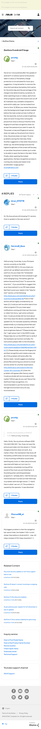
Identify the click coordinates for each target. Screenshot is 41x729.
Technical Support (10, 654)
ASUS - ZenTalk (12, 14)
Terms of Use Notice (8, 713)
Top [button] (6, 724)
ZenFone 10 (8, 577)
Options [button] (38, 41)
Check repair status (11, 649)
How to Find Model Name (13, 640)
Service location (10, 646)
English (7, 708)
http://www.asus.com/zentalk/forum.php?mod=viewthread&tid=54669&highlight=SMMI (20, 347)
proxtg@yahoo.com (11, 168)
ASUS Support (9, 674)
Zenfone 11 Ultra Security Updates (15, 597)
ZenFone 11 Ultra (10, 600)
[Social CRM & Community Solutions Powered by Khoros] (34, 725)
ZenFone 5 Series (8, 41)
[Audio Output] (37, 195)
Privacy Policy (23, 713)
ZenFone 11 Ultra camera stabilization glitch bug (20, 620)
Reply (20, 182)
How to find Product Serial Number (17, 643)
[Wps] (34, 195)
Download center (10, 652)
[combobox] (20, 28)
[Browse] (3, 14)
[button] (6, 176)
